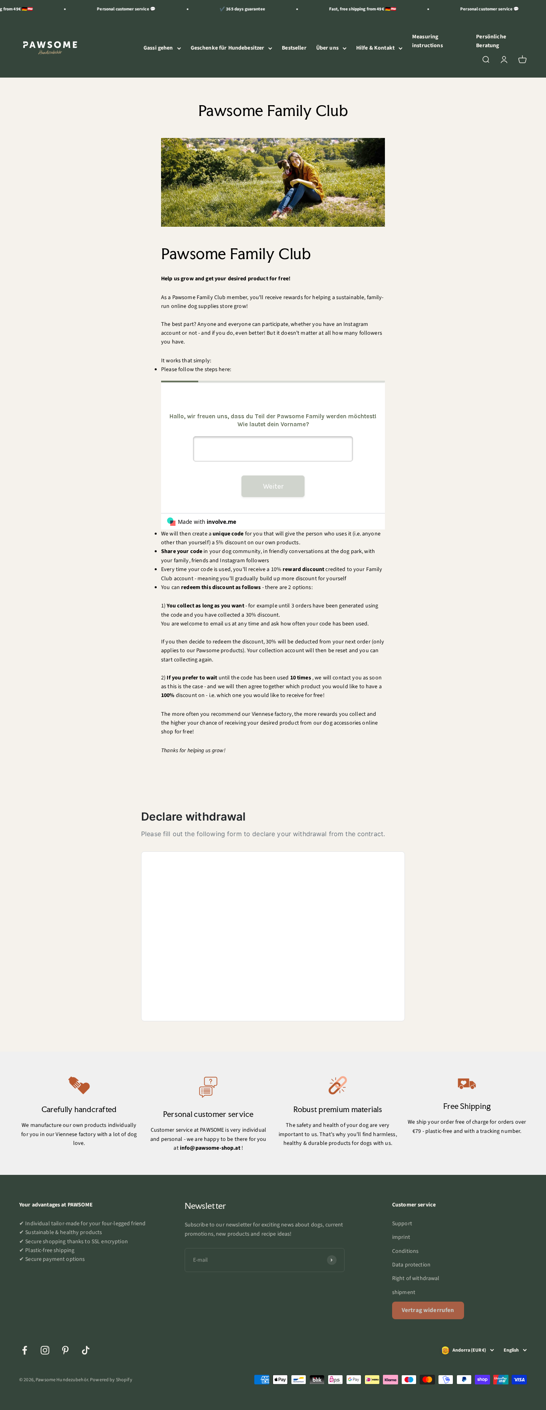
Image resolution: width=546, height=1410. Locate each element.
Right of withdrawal (416, 1278)
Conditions (405, 1251)
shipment (403, 1292)
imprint (401, 1237)
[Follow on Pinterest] (65, 1350)
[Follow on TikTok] (85, 1350)
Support (402, 1224)
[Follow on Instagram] (45, 1350)
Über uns (327, 48)
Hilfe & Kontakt (375, 48)
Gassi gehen (158, 48)
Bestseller (294, 48)
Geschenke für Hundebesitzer (228, 48)
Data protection (411, 1265)
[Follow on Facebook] (24, 1350)
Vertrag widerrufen (428, 1310)
